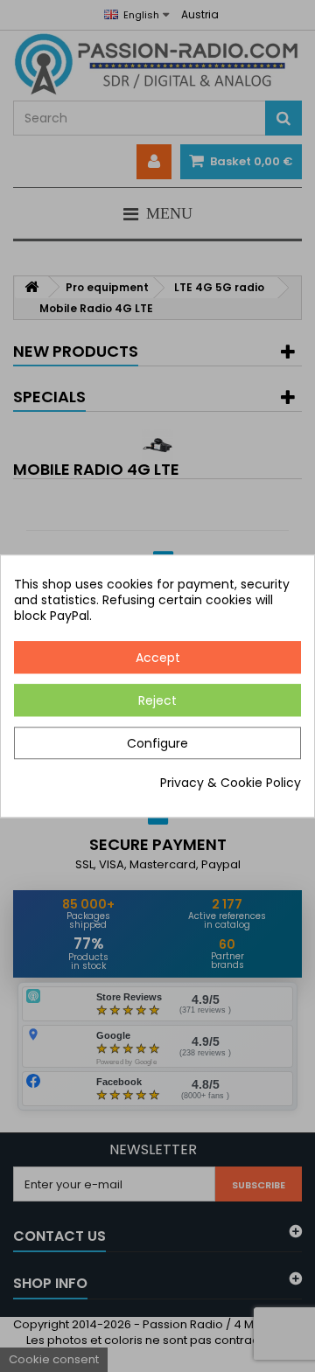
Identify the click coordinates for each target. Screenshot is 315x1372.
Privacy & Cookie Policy (230, 782)
